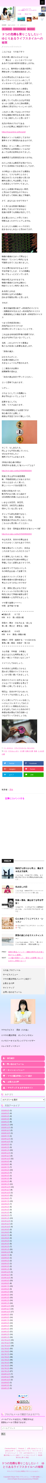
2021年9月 (5, 1229)
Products (21, 1448)
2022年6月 (5, 1204)
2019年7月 (5, 1286)
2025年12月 (5, 1127)
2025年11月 (5, 1130)
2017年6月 (5, 1357)
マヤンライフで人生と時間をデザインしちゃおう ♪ (23, 1471)
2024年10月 (5, 1142)
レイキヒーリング (29, 1455)
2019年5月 (5, 1292)
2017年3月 (5, 1365)
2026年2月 (5, 1122)
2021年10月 (5, 1227)
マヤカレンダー (13, 751)
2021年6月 (5, 1238)
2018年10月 (5, 1312)
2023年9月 (5, 1161)
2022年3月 (5, 1212)
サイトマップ (8, 988)
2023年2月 (5, 1181)
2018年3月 (5, 1331)
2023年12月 (5, 1153)
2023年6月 (5, 1170)
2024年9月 (5, 1144)
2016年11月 (5, 1377)
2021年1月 (5, 1249)
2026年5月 (5, 1113)
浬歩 (11, 790)
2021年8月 (5, 1232)
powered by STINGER (31, 1479)
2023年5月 (5, 1173)
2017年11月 (5, 1343)
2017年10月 (5, 1346)
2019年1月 (5, 1303)
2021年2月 (5, 1246)
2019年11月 (5, 1275)
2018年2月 (5, 1334)
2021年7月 (5, 1235)
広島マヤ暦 (29, 751)
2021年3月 (5, 1244)
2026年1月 (5, 1125)
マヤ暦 (22, 751)
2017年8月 (5, 1351)
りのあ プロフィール (11, 970)
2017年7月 (5, 1354)
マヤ (5, 751)
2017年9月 (5, 1348)
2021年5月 (5, 1241)
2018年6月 (5, 1323)
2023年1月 (5, 1184)
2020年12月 (5, 1252)
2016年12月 (5, 1374)
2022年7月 (5, 1201)
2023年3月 (5, 1178)
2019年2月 (5, 1300)
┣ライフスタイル (20, 748)
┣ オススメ (8, 748)
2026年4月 (5, 1116)
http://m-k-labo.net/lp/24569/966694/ (17, 471)
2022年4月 (5, 1210)
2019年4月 (5, 1295)
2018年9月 (5, 1314)
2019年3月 (5, 1297)
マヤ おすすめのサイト (27, 1453)
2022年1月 (5, 1218)
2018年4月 (5, 1329)
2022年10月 (5, 1193)
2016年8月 (5, 1382)
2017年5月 (5, 1360)
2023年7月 (5, 1167)
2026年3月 (5, 1119)
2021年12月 (5, 1221)
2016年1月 (5, 1388)
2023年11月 (5, 1156)
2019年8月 (5, 1283)
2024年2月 (5, 1147)
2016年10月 (5, 1380)
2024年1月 (5, 1150)
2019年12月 (5, 1272)
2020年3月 (5, 1266)
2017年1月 (5, 1371)
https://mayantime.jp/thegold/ (14, 132)
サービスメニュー (10, 975)
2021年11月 (5, 1224)
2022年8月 (5, 1198)
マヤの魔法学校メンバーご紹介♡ (17, 979)
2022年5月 (5, 1207)
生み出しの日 (21, 887)
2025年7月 (5, 1136)
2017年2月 (5, 1368)
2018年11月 (5, 1309)
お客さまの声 (8, 983)
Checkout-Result (10, 1448)
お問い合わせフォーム (12, 992)
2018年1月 (5, 1337)
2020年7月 (5, 1255)
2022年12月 (5, 1187)
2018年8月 (5, 1317)
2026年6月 (5, 1110)
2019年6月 (5, 1289)
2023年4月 (5, 1176)
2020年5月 (5, 1261)
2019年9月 (5, 1280)
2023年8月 (5, 1164)
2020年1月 (5, 1269)
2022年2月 (5, 1215)
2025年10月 (5, 1133)
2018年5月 (5, 1326)
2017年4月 (5, 1363)
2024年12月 (5, 1139)
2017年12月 (5, 1340)
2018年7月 (5, 1320)
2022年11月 (5, 1190)
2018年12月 (5, 1306)
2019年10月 (5, 1278)
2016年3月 (5, 1385)
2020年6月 (5, 1258)
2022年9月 (5, 1195)
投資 (35, 751)
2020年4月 (5, 1263)
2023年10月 (5, 1159)
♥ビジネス (30, 748)
